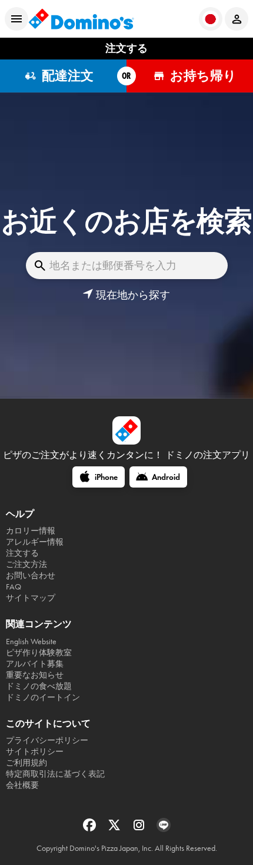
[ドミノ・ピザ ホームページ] (81, 18)
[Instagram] (140, 828)
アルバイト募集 (35, 664)
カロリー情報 (30, 531)
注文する (22, 553)
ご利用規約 (26, 763)
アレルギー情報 (35, 542)
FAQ (13, 587)
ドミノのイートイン (43, 697)
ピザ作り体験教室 (39, 653)
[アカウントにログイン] (236, 19)
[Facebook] (90, 828)
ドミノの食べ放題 (39, 686)
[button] (126, 295)
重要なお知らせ (35, 675)
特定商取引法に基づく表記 (55, 774)
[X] (115, 828)
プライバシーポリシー (47, 740)
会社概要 (22, 785)
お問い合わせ (30, 576)
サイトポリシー (35, 752)
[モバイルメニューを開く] (16, 19)
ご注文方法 (26, 564)
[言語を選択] (210, 19)
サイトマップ (30, 598)
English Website (31, 642)
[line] (163, 828)
